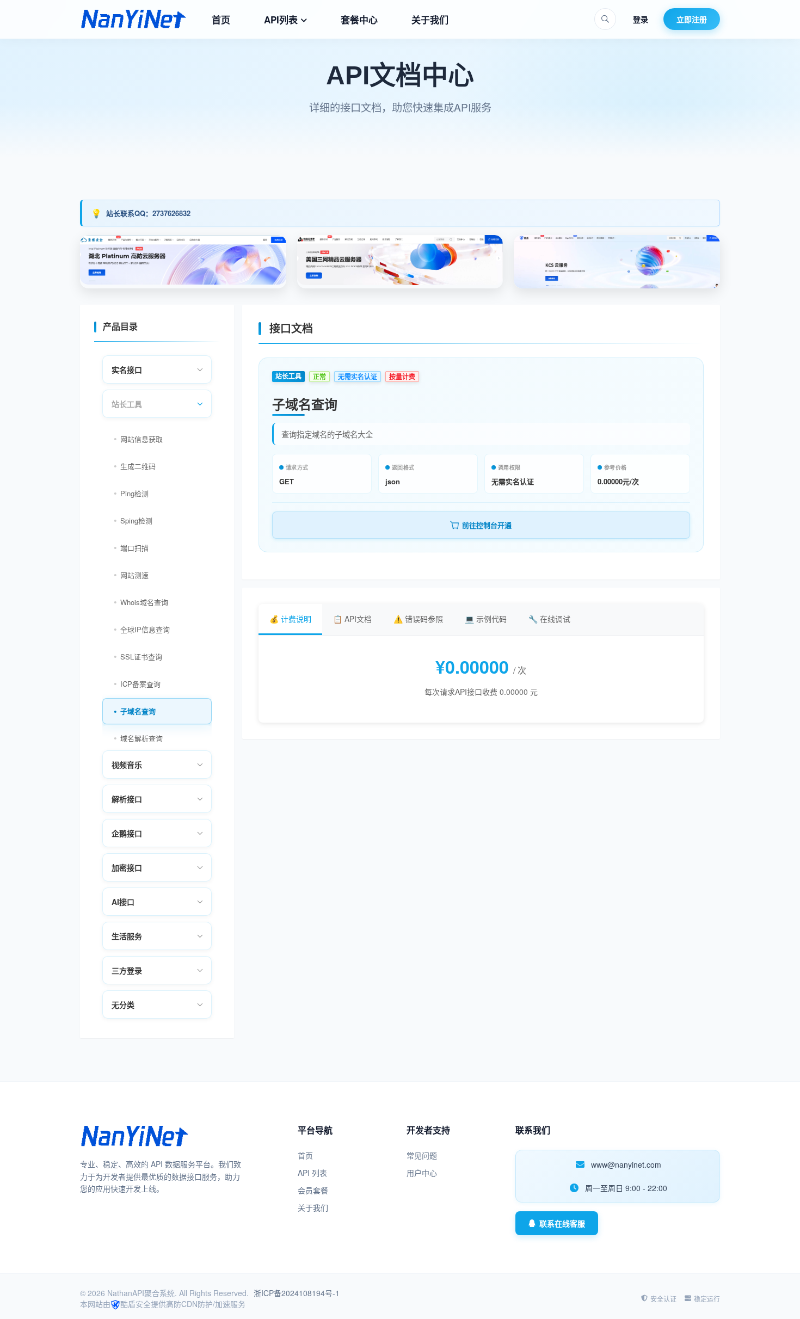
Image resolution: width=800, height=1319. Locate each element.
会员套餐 (313, 1190)
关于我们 (429, 19)
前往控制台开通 (487, 525)
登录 (640, 19)
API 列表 (312, 1172)
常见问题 (422, 1155)
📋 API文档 (352, 618)
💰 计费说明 (290, 618)
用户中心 (422, 1172)
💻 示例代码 (486, 618)
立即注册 (691, 19)
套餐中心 (359, 19)
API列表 (281, 19)
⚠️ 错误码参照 (418, 618)
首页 (221, 19)
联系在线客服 (562, 1223)
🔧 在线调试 (549, 618)
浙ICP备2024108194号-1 (297, 1292)
